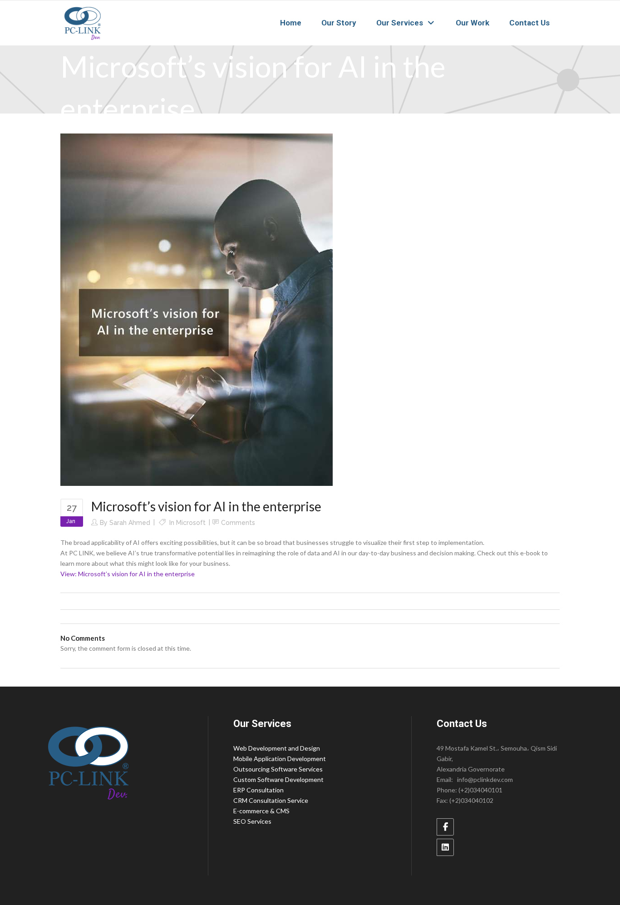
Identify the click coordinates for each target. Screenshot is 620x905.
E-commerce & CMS (261, 811)
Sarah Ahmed (129, 522)
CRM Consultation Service (270, 800)
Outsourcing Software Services (278, 769)
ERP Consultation (258, 790)
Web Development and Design (276, 748)
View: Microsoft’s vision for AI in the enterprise (127, 574)
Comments (238, 522)
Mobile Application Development (279, 758)
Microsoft (191, 522)
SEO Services (252, 821)
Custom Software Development (278, 779)
